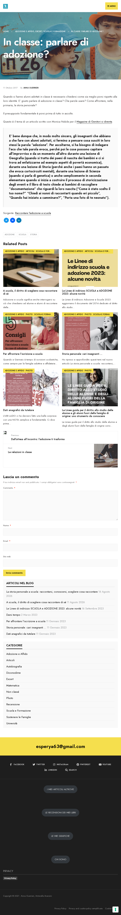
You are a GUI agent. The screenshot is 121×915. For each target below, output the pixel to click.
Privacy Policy (10, 878)
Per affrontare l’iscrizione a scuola (23, 354)
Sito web (7, 556)
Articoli (30, 251)
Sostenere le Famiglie (18, 717)
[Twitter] (6, 221)
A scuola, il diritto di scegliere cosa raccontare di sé (30, 292)
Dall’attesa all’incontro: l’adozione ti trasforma (38, 437)
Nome (7, 525)
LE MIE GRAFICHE (60, 836)
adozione (10, 234)
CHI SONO (60, 859)
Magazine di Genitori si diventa (94, 121)
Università (11, 723)
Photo (29, 314)
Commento (9, 487)
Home (6, 31)
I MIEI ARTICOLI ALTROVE (60, 789)
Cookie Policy (111, 908)
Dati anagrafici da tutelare (18, 410)
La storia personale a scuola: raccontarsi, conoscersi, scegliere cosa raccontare (52, 592)
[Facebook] (12, 221)
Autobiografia (14, 666)
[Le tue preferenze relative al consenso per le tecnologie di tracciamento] (115, 909)
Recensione (13, 704)
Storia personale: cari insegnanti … (82, 354)
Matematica (12, 685)
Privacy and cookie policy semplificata (86, 908)
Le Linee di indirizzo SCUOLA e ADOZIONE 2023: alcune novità (87, 292)
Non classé (12, 692)
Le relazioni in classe (20, 450)
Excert (38, 31)
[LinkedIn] (19, 221)
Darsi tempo (13, 615)
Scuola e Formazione (54, 31)
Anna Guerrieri (31, 87)
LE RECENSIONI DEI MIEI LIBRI (60, 812)
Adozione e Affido (24, 31)
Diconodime (13, 673)
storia (33, 234)
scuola (22, 234)
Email (6, 541)
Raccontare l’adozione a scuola (33, 213)
